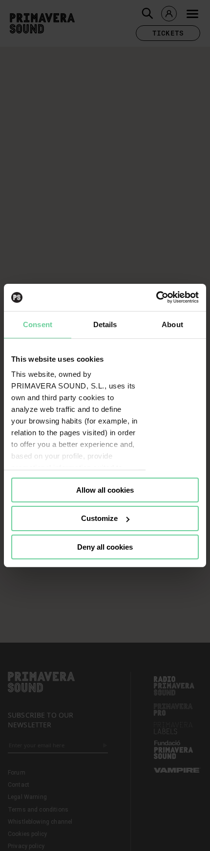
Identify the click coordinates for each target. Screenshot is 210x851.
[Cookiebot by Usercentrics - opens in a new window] (156, 297)
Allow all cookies (105, 489)
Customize (99, 518)
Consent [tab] (37, 324)
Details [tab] (105, 324)
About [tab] (172, 324)
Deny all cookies (105, 547)
